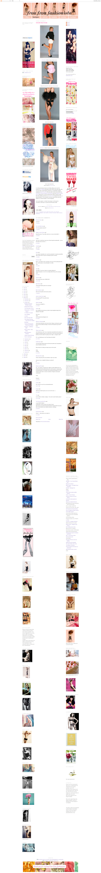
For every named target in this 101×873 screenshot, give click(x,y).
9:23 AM (38, 265)
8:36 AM (38, 363)
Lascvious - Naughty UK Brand (71, 521)
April (26, 347)
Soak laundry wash (69, 536)
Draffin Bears (38, 341)
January (26, 352)
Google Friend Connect (57, 206)
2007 (25, 355)
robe (58, 212)
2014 (25, 289)
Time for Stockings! (28, 336)
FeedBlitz (72, 113)
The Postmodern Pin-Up (28, 308)
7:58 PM (38, 293)
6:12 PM (38, 352)
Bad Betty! (26, 322)
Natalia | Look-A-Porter (40, 232)
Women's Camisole (39, 321)
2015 (25, 287)
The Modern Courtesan (70, 545)
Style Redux (38, 283)
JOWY (37, 308)
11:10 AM (38, 398)
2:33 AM (38, 327)
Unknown (37, 259)
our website (42, 189)
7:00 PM (38, 223)
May (26, 345)
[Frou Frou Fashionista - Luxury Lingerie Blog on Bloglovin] (27, 38)
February (26, 350)
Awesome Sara (38, 219)
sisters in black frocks (40, 296)
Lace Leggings (27, 314)
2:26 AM (38, 235)
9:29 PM (38, 299)
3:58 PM (38, 408)
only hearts (46, 212)
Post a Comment (39, 417)
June (26, 343)
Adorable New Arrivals (28, 306)
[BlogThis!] (37, 210)
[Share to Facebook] (39, 210)
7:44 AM (38, 249)
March (26, 348)
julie (36, 268)
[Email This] (36, 210)
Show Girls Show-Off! (28, 317)
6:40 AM (38, 318)
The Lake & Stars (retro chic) (71, 543)
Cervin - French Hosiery (70, 494)
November (27, 300)
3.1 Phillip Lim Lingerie (28, 312)
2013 (25, 291)
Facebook (47, 206)
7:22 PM (38, 287)
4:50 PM (38, 379)
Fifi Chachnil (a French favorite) (72, 508)
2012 (25, 292)
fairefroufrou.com (69, 75)
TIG (36, 395)
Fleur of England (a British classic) (72, 510)
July (25, 342)
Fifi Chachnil (38, 193)
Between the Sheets (69, 483)
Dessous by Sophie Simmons (71, 501)
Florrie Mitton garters (70, 511)
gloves (37, 212)
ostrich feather (52, 212)
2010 (25, 296)
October (26, 302)
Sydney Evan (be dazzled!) (71, 542)
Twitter (49, 206)
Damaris (67, 500)
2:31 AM (38, 414)
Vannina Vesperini (44, 193)
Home (49, 419)
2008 (25, 354)
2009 (25, 297)
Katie (37, 252)
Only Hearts (50, 193)
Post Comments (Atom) (45, 421)
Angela (37, 388)
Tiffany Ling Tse (39, 330)
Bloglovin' (52, 206)
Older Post (61, 419)
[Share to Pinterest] (40, 210)
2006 (25, 357)
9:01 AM (38, 392)
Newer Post (38, 419)
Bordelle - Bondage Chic (70, 487)
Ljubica (37, 382)
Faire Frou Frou (51, 185)
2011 (25, 294)
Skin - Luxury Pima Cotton (71, 535)
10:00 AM (38, 280)
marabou (41, 212)
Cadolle (67, 490)
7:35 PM (38, 229)
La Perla (26, 316)
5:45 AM (38, 243)
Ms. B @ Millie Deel (39, 226)
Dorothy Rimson (39, 411)
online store (51, 195)
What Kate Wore (39, 355)
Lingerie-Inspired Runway (29, 335)
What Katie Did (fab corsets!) (71, 549)
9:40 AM (38, 274)
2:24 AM (38, 305)
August (26, 340)
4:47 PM (38, 338)
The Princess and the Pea (40, 401)
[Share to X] (38, 210)
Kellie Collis (38, 302)
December (27, 299)
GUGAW (37, 246)
